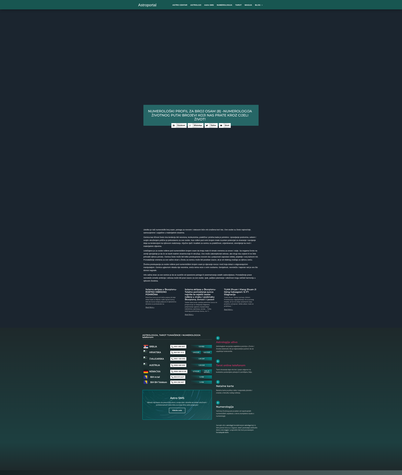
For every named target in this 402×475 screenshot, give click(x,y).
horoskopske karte (222, 432)
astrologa (248, 425)
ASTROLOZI (195, 5)
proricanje (246, 428)
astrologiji (230, 425)
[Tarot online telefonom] (218, 361)
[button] (179, 125)
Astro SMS (209, 5)
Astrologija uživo (226, 342)
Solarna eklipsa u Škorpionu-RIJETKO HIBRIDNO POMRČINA (161, 292)
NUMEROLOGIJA (224, 5)
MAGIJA (248, 5)
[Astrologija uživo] (218, 338)
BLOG (257, 5)
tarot (239, 428)
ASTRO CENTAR (179, 5)
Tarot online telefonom (230, 365)
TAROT (238, 5)
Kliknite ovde (177, 410)
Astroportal (147, 5)
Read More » (150, 307)
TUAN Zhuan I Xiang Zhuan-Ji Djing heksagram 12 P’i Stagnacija (240, 292)
